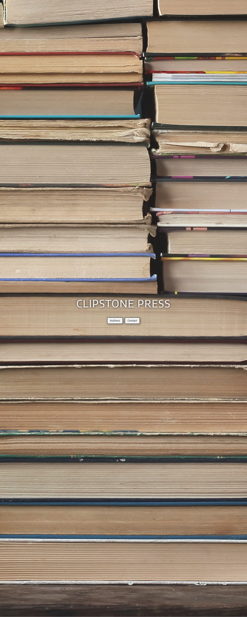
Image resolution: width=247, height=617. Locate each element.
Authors (115, 320)
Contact (132, 320)
